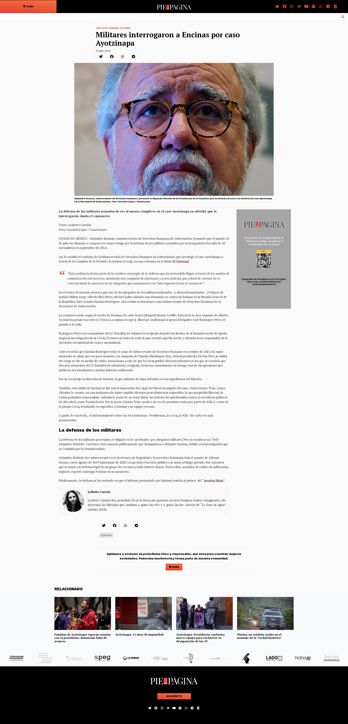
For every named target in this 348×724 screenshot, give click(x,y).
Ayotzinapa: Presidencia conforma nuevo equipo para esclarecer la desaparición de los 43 (200, 637)
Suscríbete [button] (174, 696)
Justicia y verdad (107, 28)
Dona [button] (30, 6)
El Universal (181, 261)
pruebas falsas (213, 480)
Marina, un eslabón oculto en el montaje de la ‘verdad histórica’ (259, 636)
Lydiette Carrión (99, 492)
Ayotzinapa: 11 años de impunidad (139, 634)
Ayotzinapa (106, 535)
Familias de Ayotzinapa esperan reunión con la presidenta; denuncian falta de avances (82, 637)
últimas (125, 28)
